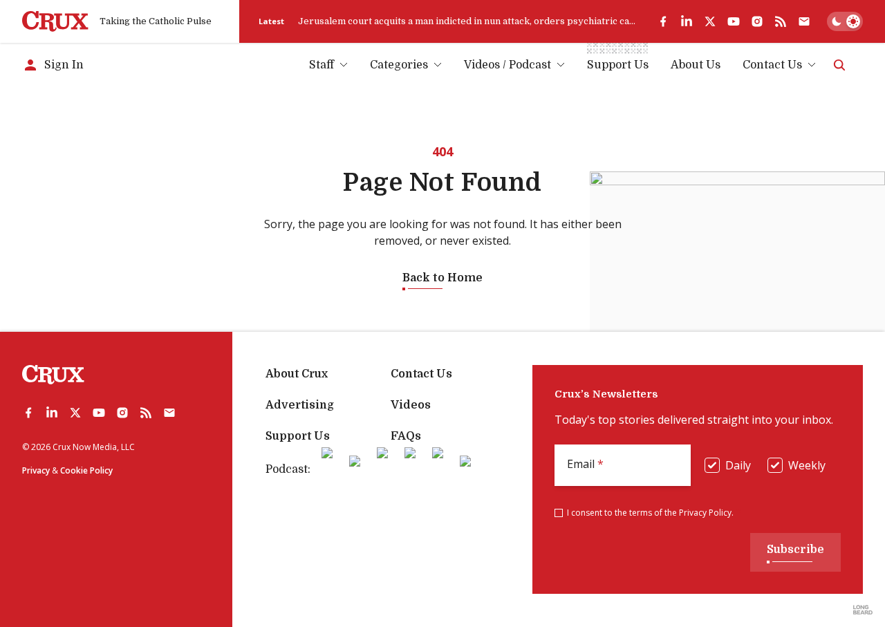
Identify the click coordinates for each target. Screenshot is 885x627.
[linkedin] (686, 21)
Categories (399, 65)
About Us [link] (695, 65)
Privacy (36, 470)
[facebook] (663, 21)
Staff (321, 65)
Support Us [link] (618, 65)
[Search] (839, 65)
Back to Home (442, 278)
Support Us (298, 436)
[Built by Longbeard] (863, 609)
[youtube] (733, 21)
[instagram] (757, 21)
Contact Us (772, 65)
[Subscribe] (804, 21)
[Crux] (55, 21)
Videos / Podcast (507, 65)
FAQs (406, 436)
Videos (411, 405)
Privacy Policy (705, 512)
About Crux (297, 374)
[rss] (780, 21)
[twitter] (710, 21)
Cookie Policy (86, 470)
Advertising (300, 405)
